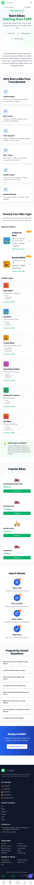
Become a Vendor (6, 846)
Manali (3, 809)
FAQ (2, 864)
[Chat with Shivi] (30, 876)
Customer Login (21, 853)
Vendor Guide (21, 848)
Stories (19, 850)
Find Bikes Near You (15, 746)
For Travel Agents (22, 846)
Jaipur (3, 819)
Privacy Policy (5, 860)
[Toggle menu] (31, 2)
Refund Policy (21, 862)
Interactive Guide (6, 850)
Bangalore (4, 811)
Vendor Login (3, 876)
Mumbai (3, 814)
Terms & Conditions (22, 860)
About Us (3, 843)
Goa (2, 806)
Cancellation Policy (6, 862)
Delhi (2, 817)
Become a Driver (5, 848)
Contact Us (20, 843)
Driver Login (13, 876)
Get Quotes (17, 491)
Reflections (4, 853)
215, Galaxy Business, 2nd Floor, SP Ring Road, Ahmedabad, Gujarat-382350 (16, 828)
